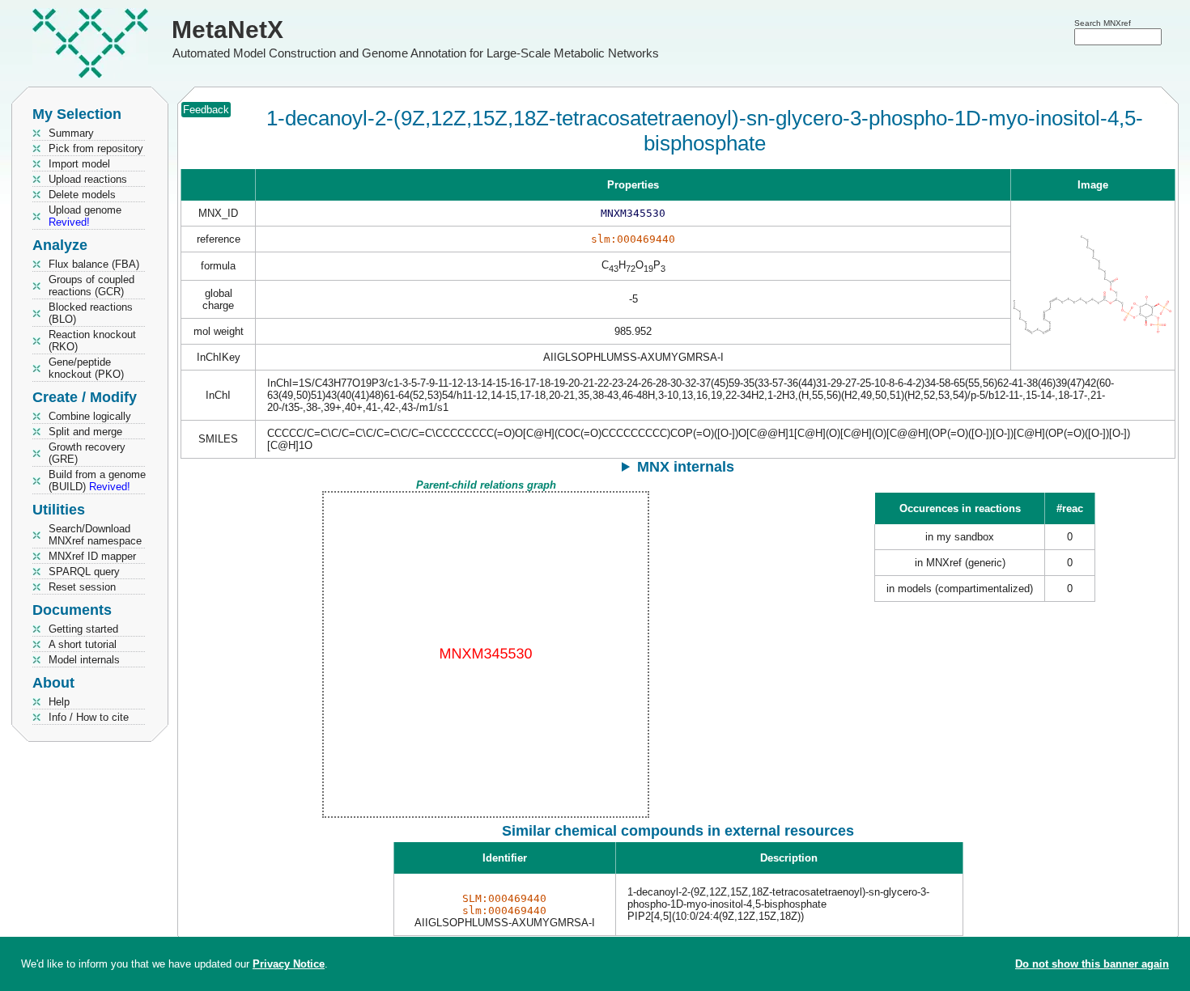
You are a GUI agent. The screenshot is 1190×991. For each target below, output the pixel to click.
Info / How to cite (89, 717)
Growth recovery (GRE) (87, 453)
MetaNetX (227, 29)
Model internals (84, 660)
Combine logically (90, 416)
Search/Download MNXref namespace (95, 535)
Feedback (206, 110)
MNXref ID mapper (92, 556)
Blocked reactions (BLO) (91, 313)
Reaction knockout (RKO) (92, 340)
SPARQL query (84, 571)
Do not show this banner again (1092, 964)
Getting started (83, 629)
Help (59, 702)
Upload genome (85, 216)
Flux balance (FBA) (94, 264)
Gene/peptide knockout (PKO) (86, 368)
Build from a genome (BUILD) (97, 480)
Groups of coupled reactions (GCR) (91, 285)
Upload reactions (88, 179)
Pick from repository (96, 148)
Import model (79, 164)
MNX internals (685, 467)
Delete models (82, 194)
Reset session (82, 587)
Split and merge (85, 432)
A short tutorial (83, 644)
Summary (71, 133)
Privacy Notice (289, 964)
